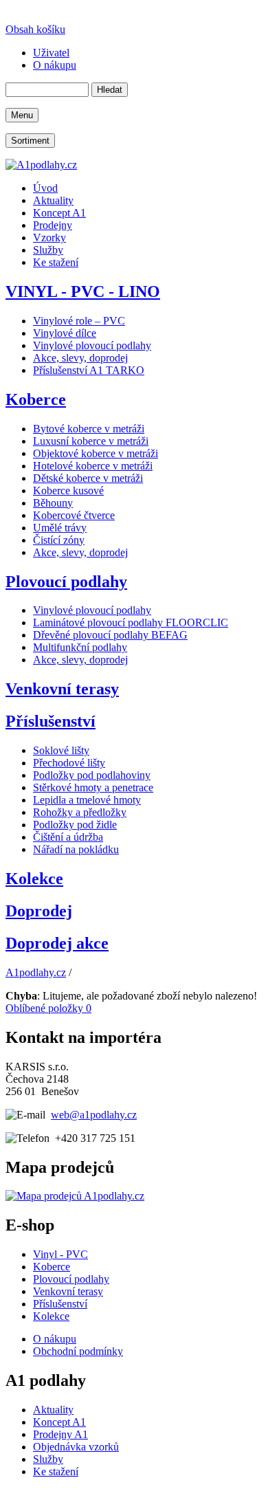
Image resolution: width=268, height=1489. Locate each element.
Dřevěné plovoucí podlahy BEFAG (110, 635)
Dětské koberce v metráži (88, 478)
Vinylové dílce (64, 333)
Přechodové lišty (69, 763)
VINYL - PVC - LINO (82, 291)
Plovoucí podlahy (66, 582)
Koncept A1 (59, 1422)
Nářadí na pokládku (76, 849)
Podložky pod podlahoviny (91, 775)
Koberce (35, 399)
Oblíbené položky (48, 1008)
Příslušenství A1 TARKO (88, 370)
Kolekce (34, 878)
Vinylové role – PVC (79, 321)
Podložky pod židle (75, 824)
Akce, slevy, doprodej (80, 358)
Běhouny (53, 503)
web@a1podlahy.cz (94, 1115)
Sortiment (30, 140)
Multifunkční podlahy (80, 647)
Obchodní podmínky (78, 1351)
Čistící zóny (59, 540)
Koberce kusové (68, 490)
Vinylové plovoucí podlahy (92, 345)
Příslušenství (50, 721)
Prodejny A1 (60, 1434)
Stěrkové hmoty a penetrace (93, 787)
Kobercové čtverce (74, 515)
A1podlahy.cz (35, 972)
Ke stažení (55, 1471)
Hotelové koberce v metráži (93, 466)
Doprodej (38, 911)
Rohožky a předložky (79, 812)
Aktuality (53, 1409)
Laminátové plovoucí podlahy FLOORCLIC (130, 622)
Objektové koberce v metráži (95, 453)
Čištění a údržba (68, 837)
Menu (22, 115)
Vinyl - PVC (60, 1254)
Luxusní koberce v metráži (90, 441)
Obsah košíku (35, 29)
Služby (48, 1459)
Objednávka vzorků (76, 1447)
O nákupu (54, 1339)
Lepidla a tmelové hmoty (87, 800)
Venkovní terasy (62, 689)
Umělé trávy (60, 527)
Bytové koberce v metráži (88, 428)
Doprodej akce (57, 943)
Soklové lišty (61, 750)
